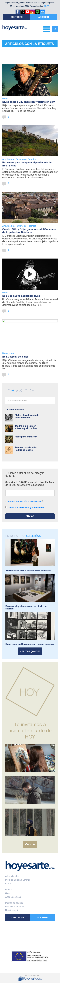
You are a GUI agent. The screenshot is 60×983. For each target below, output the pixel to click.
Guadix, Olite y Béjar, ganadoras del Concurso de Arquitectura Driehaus (29, 230)
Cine (7, 893)
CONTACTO (16, 16)
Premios (32, 159)
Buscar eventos (15, 409)
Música (8, 889)
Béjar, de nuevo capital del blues (21, 295)
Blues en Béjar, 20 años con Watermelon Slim (28, 101)
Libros (8, 883)
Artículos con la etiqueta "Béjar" (29, 44)
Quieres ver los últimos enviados (24, 501)
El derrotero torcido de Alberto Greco (27, 416)
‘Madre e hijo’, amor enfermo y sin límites (26, 427)
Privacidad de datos (14, 906)
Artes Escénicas (13, 896)
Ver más (30, 844)
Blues (5, 98)
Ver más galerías (30, 651)
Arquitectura (8, 159)
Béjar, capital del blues (15, 356)
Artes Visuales (12, 876)
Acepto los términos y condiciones (26, 507)
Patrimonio (21, 159)
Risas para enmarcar (26, 436)
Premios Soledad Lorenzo (17, 879)
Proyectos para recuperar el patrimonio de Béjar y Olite (27, 164)
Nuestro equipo (12, 910)
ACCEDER (43, 16)
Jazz (11, 353)
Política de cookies (14, 902)
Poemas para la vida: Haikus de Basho (26, 448)
